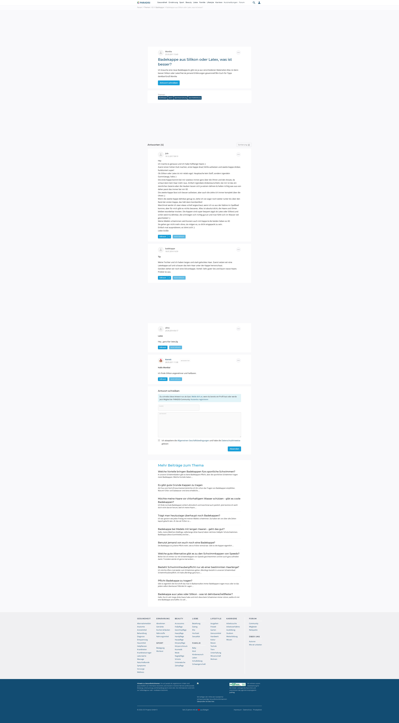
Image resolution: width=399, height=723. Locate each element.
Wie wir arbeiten (255, 645)
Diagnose (141, 636)
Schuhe (178, 659)
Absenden (234, 449)
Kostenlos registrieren (199, 399)
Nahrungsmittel (162, 636)
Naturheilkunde (143, 662)
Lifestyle (210, 2)
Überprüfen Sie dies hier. (206, 701)
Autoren (252, 641)
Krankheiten (142, 649)
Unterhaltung (216, 653)
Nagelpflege (179, 656)
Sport (181, 2)
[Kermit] (161, 360)
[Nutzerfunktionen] (259, 2)
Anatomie (141, 627)
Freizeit (213, 627)
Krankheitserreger (144, 653)
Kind (194, 651)
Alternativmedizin (144, 623)
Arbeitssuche (231, 623)
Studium (229, 633)
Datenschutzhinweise (231, 440)
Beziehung (196, 623)
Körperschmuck (181, 646)
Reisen (213, 643)
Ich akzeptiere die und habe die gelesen (201, 442)
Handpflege (179, 636)
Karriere (218, 2)
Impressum (238, 710)
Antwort (162, 414)
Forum (242, 2)
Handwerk (215, 636)
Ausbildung (230, 630)
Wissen (229, 640)
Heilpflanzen (142, 646)
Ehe (193, 630)
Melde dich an (197, 396)
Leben (194, 658)
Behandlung (142, 633)
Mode (177, 653)
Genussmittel (216, 633)
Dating (194, 627)
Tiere (212, 649)
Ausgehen (214, 623)
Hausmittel (141, 643)
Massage (140, 659)
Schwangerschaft (199, 664)
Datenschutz (247, 710)
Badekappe (160, 7)
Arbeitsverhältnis (233, 627)
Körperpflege (180, 643)
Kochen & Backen (163, 630)
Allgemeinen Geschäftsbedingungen (193, 440)
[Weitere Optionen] (238, 52)
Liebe (195, 2)
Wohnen (214, 659)
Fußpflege (179, 627)
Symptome (141, 665)
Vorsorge (140, 669)
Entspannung (142, 640)
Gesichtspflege (180, 630)
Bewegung (160, 648)
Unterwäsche (180, 662)
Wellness (140, 672)
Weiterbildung (232, 636)
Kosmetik (178, 649)
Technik (214, 646)
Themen (147, 7)
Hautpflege (179, 640)
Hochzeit (195, 633)
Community (253, 623)
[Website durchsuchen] (254, 2)
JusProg (232, 692)
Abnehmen (160, 623)
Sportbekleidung (195, 98)
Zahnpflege (179, 665)
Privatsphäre (257, 710)
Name (161, 406)
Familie (202, 2)
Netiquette (253, 630)
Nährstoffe (160, 633)
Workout (159, 651)
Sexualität (196, 636)
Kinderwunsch (197, 654)
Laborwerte (141, 656)
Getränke (160, 627)
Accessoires (179, 623)
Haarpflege (179, 633)
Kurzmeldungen (231, 2)
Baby (194, 648)
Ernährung (173, 2)
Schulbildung (197, 661)
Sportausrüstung (181, 98)
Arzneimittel (142, 630)
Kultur (213, 640)
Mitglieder (253, 627)
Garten (213, 630)
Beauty (189, 2)
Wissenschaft (216, 656)
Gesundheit (162, 2)
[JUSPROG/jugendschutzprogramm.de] (237, 684)
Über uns (254, 637)
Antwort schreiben (169, 83)
